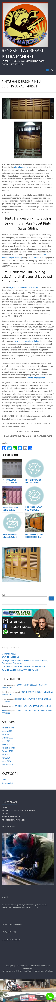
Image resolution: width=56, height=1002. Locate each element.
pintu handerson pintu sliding (26, 341)
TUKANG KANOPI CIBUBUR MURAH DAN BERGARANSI (24, 666)
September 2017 (8, 764)
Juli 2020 (5, 754)
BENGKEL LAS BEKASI (10, 657)
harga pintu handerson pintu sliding (23, 287)
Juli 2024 (5, 734)
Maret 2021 (6, 741)
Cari (3, 595)
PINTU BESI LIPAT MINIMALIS (13, 820)
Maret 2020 (6, 761)
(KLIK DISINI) (35, 257)
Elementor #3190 (9, 654)
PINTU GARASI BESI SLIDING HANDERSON (18, 810)
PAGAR (4, 807)
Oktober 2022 (7, 738)
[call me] (50, 996)
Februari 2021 (7, 744)
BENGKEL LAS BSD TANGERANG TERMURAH (20, 670)
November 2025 (8, 728)
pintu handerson (21, 167)
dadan (4, 710)
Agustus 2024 (7, 731)
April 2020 (6, 758)
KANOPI (5, 779)
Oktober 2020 (7, 751)
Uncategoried (7, 783)
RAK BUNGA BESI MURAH (11, 817)
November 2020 (8, 748)
